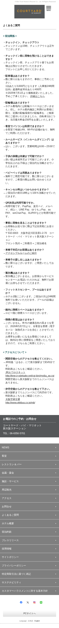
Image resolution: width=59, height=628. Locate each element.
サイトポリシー (10, 557)
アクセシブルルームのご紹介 (21, 253)
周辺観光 (6, 489)
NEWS (5, 447)
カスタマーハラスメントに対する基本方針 (25, 591)
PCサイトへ (29, 613)
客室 (4, 456)
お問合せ (6, 506)
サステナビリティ (11, 582)
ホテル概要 (8, 523)
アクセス (6, 498)
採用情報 (6, 548)
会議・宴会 (8, 472)
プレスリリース (10, 540)
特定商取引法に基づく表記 (16, 574)
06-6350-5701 (17, 433)
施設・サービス (10, 481)
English (37, 621)
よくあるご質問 (10, 515)
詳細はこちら (37, 96)
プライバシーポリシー (14, 565)
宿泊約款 (6, 531)
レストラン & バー (12, 464)
